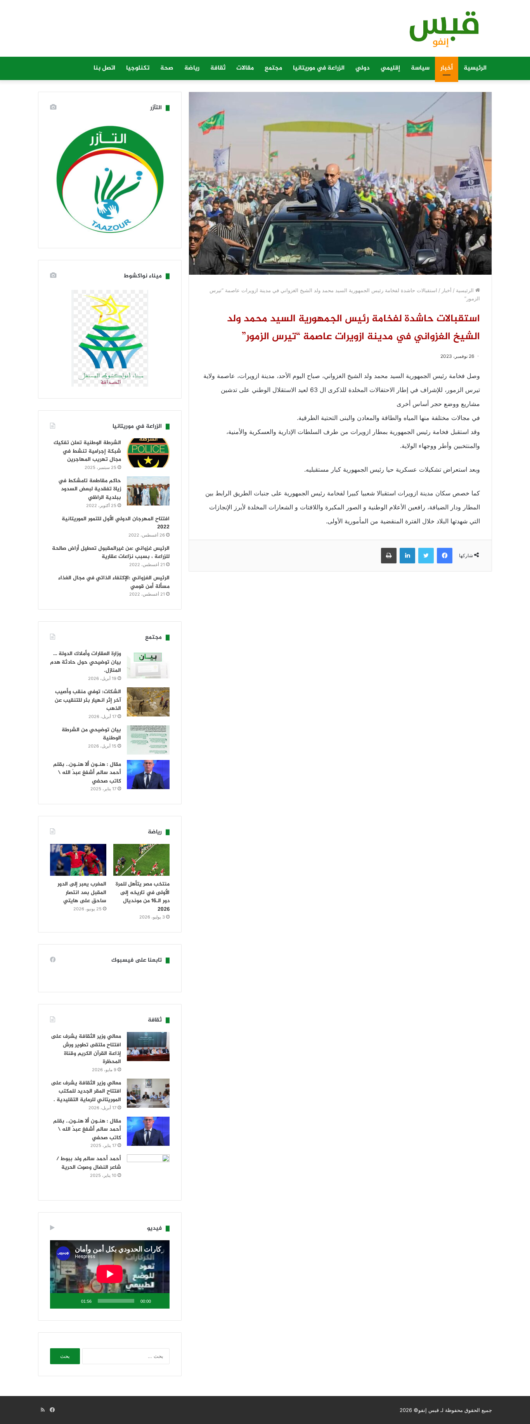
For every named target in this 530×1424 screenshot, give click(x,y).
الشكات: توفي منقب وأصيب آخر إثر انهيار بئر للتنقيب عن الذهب (88, 700)
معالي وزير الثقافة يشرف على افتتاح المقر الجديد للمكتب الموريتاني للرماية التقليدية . (86, 1091)
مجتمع (273, 68)
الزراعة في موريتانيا (319, 68)
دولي (362, 68)
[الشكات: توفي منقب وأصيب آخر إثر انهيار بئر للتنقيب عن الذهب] (148, 701)
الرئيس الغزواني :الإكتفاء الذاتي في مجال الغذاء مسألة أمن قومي (114, 582)
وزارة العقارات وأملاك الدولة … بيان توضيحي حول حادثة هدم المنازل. (85, 662)
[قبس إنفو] (439, 32)
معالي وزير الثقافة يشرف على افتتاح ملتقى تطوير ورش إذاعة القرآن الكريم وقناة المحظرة (86, 1049)
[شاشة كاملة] (60, 1301)
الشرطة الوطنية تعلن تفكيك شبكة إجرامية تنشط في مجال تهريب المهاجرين (87, 451)
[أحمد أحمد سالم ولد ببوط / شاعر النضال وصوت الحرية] (148, 1171)
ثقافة (217, 68)
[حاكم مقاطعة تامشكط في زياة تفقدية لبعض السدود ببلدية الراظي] (148, 490)
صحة (166, 68)
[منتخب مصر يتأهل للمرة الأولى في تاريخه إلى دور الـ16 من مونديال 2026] (141, 860)
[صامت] (72, 1301)
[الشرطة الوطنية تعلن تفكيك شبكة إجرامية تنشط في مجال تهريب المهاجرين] (148, 452)
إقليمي (390, 68)
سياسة (420, 68)
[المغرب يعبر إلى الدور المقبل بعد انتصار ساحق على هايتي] (78, 860)
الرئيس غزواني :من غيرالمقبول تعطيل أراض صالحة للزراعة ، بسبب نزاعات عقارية (111, 552)
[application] (110, 1274)
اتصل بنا (104, 68)
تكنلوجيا (137, 68)
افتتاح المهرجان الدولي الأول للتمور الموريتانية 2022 (116, 523)
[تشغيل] (159, 1301)
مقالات (245, 68)
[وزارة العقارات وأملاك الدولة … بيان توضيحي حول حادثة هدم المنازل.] (148, 663)
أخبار (446, 68)
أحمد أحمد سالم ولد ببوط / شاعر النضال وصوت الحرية (88, 1163)
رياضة (191, 68)
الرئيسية (475, 68)
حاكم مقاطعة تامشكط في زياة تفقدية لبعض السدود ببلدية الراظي (89, 489)
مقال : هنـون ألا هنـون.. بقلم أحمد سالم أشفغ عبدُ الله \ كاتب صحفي (87, 773)
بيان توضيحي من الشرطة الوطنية (91, 734)
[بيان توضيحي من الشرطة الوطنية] (148, 740)
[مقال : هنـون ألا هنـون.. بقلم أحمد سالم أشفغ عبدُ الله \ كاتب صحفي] (148, 774)
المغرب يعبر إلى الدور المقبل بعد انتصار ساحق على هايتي (81, 892)
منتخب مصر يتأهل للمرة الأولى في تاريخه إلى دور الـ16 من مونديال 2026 (143, 897)
